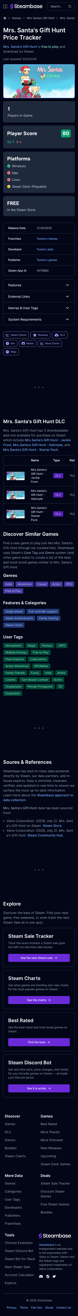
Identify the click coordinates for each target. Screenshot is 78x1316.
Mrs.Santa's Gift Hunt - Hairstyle (38, 445)
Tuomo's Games (47, 238)
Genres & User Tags (23, 308)
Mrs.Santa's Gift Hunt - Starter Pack (30, 450)
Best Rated (49, 1124)
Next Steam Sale (17, 1267)
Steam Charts (15, 1156)
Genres (10, 1183)
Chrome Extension (19, 1243)
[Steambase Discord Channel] (41, 1276)
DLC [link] (62, 334)
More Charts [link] (52, 343)
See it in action (36, 1088)
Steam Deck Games (55, 1164)
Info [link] (13, 343)
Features (14, 285)
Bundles (11, 1148)
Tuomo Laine (45, 249)
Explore (10, 1283)
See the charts (36, 1000)
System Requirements (25, 319)
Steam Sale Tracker (55, 1183)
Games (16, 18)
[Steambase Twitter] (54, 1276)
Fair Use (36, 1307)
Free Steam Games (55, 1204)
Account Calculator (19, 1275)
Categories (13, 1191)
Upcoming (48, 1156)
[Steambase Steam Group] (47, 1276)
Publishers (12, 1215)
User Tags (12, 1199)
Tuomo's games (47, 260)
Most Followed (52, 1140)
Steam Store (52, 826)
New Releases (51, 1148)
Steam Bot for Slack (20, 1259)
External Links (19, 296)
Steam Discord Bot (19, 1251)
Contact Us (63, 1307)
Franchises (13, 1223)
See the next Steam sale (37, 957)
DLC (8, 1132)
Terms (24, 1307)
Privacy (12, 1307)
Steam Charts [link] (18, 334)
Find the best (36, 1042)
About (49, 1307)
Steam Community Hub (45, 835)
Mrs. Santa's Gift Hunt (20, 47)
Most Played (50, 1132)
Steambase (46, 1244)
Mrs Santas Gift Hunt (40, 18)
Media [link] (30, 343)
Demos (10, 1140)
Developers (13, 1207)
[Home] (4, 18)
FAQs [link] (13, 351)
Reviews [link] (43, 334)
